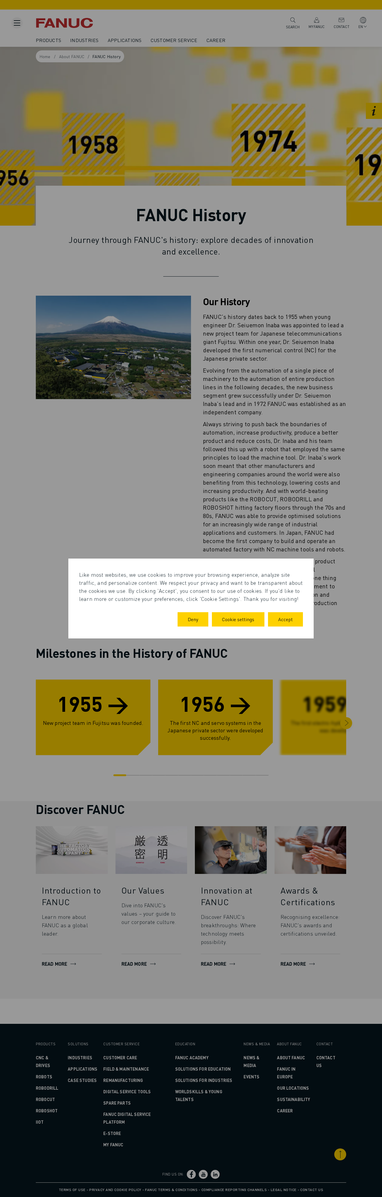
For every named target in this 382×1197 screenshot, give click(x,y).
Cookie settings (238, 619)
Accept (285, 619)
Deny (193, 619)
